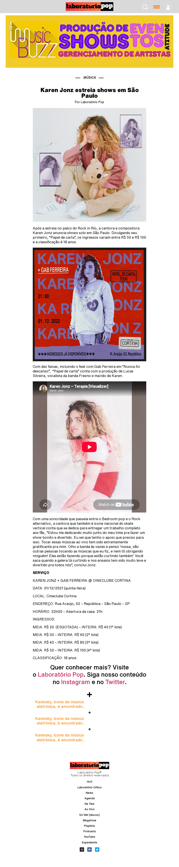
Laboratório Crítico (89, 787)
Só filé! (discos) (89, 814)
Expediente (89, 842)
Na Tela (89, 803)
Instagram (75, 682)
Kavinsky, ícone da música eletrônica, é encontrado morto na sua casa (59, 706)
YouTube (89, 836)
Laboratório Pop (61, 674)
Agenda (89, 798)
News (89, 792)
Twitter (115, 682)
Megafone (89, 820)
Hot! (89, 781)
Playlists (89, 825)
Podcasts (89, 831)
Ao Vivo (89, 809)
